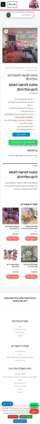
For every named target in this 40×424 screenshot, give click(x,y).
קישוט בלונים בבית (19, 68)
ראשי (20, 326)
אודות (20, 389)
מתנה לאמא (28, 146)
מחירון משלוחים (20, 329)
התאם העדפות (20, 421)
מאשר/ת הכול (26, 417)
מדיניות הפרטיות (8, 413)
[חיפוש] (9, 15)
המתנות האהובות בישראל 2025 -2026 (20, 357)
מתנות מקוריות (20, 351)
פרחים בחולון (20, 360)
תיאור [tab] (35, 166)
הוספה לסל (21, 134)
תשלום (20, 336)
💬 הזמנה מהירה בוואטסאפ (23, 142)
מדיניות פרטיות (20, 386)
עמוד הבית (34, 68)
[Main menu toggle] (3, 4)
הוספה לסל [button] (31, 238)
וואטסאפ (34, 405)
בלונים (28, 68)
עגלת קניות (20, 333)
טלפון (34, 411)
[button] (6, 31)
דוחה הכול (13, 417)
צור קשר (20, 392)
